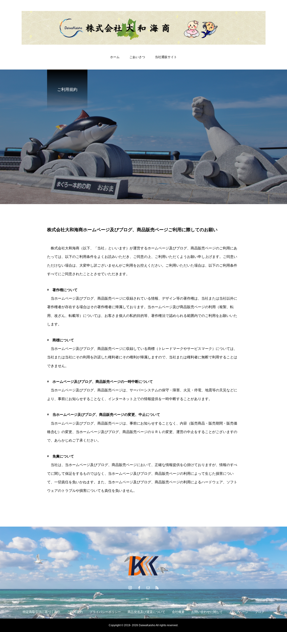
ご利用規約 (75, 612)
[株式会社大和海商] (143, 28)
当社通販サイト (166, 57)
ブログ (259, 612)
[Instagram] (130, 587)
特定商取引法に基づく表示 (41, 612)
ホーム (115, 57)
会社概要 (178, 612)
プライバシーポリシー (105, 612)
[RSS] (157, 587)
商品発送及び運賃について (146, 612)
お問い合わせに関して (207, 612)
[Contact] (148, 587)
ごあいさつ (137, 57)
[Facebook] (139, 587)
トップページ (238, 612)
